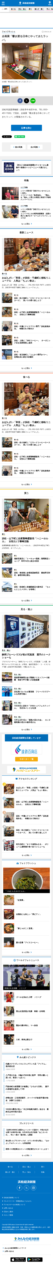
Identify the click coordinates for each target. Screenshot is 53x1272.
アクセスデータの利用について (14, 1205)
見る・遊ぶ (22, 9)
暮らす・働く (39, 9)
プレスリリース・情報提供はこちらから (18, 1201)
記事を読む (26, 128)
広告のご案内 (8, 1212)
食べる (13, 9)
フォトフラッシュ (8, 31)
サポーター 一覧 (27, 759)
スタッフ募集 (8, 1215)
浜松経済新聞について (11, 1198)
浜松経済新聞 (26, 3)
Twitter (26, 1188)
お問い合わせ (8, 1208)
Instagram (33, 1188)
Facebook (19, 1188)
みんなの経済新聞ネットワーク (26, 1239)
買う (30, 9)
